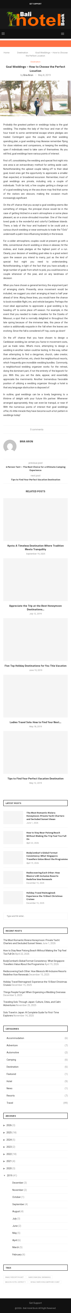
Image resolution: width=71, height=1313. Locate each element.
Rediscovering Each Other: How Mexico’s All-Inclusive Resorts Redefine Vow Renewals (43, 876)
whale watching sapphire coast (45, 1282)
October (16, 1197)
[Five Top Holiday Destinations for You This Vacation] (35, 639)
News (37, 1088)
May (14, 1233)
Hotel (37, 1081)
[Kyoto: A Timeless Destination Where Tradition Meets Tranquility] (35, 519)
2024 (9, 1139)
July (14, 1218)
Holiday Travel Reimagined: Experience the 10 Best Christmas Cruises (44, 896)
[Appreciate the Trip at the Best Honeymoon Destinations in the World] (35, 579)
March (15, 1247)
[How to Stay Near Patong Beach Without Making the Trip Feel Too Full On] (13, 837)
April (14, 1240)
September (18, 1204)
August (16, 1211)
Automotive (37, 1052)
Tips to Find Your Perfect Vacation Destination (35, 778)
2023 (9, 1147)
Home (6, 52)
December (17, 1182)
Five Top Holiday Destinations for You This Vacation (36, 666)
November (17, 1190)
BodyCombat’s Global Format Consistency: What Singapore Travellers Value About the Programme (47, 856)
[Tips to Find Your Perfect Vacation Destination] (35, 752)
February (17, 1254)
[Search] (67, 34)
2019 (9, 1175)
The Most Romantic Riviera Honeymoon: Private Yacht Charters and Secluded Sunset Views (45, 816)
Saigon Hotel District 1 (15, 1282)
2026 (9, 1125)
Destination (22, 52)
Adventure (37, 1045)
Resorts (37, 1095)
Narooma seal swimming (39, 1277)
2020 (9, 1168)
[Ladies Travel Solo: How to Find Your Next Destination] (35, 696)
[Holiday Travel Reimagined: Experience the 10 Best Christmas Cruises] (13, 897)
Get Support (35, 3)
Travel (37, 1103)
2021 (9, 1161)
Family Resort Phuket (14, 1277)
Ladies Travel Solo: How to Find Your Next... (35, 722)
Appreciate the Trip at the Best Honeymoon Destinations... (35, 607)
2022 (9, 1154)
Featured (37, 1074)
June (15, 1226)
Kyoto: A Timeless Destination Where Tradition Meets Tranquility (35, 547)
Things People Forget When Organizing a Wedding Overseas (34, 992)
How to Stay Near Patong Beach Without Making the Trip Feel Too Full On (46, 836)
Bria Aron (28, 75)
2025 (9, 1132)
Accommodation (37, 1038)
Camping (37, 1059)
